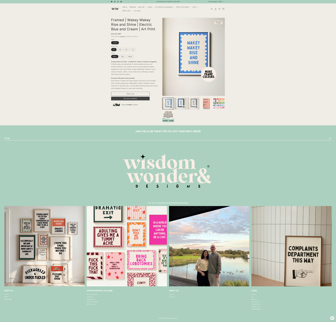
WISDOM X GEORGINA (92, 301)
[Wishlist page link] (219, 9)
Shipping (122, 36)
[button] (142, 7)
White (130, 56)
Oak (122, 56)
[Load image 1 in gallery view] (168, 103)
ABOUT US (171, 294)
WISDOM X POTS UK (92, 304)
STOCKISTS (172, 296)
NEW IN (6, 296)
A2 (133, 49)
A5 (114, 49)
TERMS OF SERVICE (256, 309)
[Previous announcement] (146, 1)
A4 (120, 49)
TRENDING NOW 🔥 (9, 299)
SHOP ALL (6, 294)
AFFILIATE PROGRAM (92, 294)
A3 (126, 49)
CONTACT (253, 294)
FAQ (252, 296)
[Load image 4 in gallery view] (206, 103)
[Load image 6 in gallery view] (168, 116)
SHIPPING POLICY (255, 306)
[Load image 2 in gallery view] (181, 103)
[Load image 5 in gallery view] (219, 103)
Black (115, 56)
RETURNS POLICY (255, 304)
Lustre (115, 42)
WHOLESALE (90, 296)
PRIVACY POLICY (255, 301)
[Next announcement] (190, 1)
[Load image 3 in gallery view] (194, 103)
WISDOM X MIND (91, 299)
